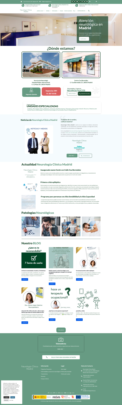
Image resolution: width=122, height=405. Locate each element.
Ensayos (61, 10)
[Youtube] (77, 2)
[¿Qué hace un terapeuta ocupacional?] (61, 297)
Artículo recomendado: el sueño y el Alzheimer (33, 270)
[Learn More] (23, 5)
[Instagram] (80, 2)
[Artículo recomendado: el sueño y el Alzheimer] (33, 257)
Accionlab (79, 401)
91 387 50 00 (34, 6)
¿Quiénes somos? (40, 10)
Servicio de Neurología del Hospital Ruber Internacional (83, 131)
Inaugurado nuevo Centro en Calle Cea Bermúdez (61, 170)
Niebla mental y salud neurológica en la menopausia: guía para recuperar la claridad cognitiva (60, 272)
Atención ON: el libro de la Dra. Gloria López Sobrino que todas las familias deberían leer (32, 311)
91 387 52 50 (28, 6)
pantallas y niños (80, 311)
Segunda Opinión (31, 94)
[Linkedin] (82, 2)
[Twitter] (75, 2)
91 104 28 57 (54, 7)
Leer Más (11, 400)
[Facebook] (72, 2)
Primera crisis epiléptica (50, 182)
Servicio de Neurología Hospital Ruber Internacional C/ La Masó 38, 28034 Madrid (41, 82)
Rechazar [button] (6, 400)
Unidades (47, 10)
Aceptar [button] (12, 397)
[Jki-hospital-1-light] (84, 2)
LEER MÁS (24, 279)
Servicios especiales (68, 10)
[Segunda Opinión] (31, 90)
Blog (74, 10)
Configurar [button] (6, 397)
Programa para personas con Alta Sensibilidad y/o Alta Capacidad (68, 196)
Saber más (60, 349)
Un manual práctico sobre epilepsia (85, 270)
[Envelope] (87, 2)
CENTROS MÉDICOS (81, 10)
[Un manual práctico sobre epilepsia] (88, 257)
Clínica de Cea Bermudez (71, 132)
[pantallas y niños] (88, 297)
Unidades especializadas (42, 106)
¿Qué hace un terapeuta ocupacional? (58, 311)
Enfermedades (54, 10)
